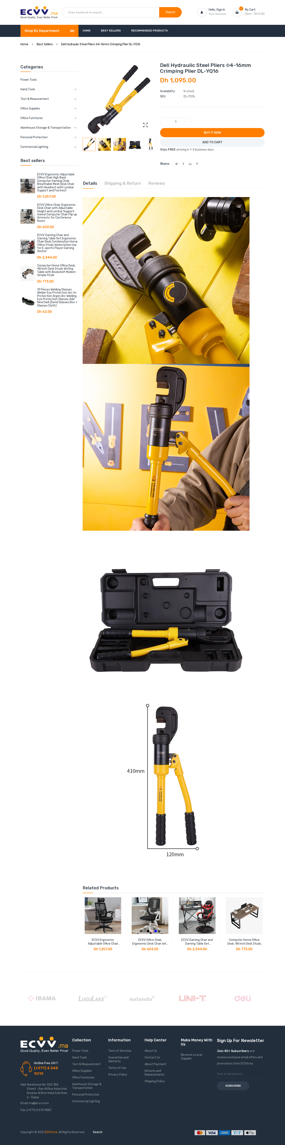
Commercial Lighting (86, 1101)
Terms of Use (117, 1068)
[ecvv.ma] (39, 10)
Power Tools (28, 80)
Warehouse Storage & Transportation (86, 1086)
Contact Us (152, 1057)
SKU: (163, 96)
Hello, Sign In (217, 9)
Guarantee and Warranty (118, 1059)
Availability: (167, 91)
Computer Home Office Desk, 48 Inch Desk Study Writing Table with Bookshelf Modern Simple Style (56, 270)
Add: (23, 1084)
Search (97, 1132)
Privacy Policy (117, 1074)
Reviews (156, 183)
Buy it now (212, 132)
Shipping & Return (122, 183)
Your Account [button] (217, 13)
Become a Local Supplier (191, 1056)
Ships (163, 149)
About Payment (155, 1064)
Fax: (23, 1110)
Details (90, 183)
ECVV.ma (51, 1132)
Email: (24, 1103)
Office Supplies (82, 1071)
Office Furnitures (83, 1077)
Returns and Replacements (154, 1072)
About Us (151, 1051)
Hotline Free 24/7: (46, 1063)
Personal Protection (85, 1094)
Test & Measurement (86, 1064)
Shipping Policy (155, 1081)
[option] (89, 144)
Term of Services (119, 1051)
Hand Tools (79, 1057)
